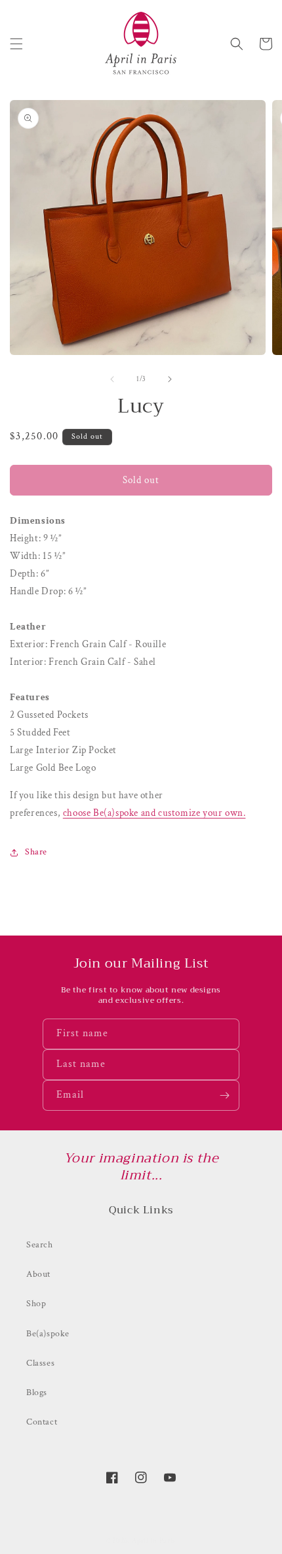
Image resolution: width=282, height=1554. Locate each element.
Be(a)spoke (48, 1334)
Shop (36, 1303)
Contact (41, 1422)
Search (39, 1245)
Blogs (36, 1392)
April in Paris (154, 1541)
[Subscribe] (224, 1095)
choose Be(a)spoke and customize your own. (154, 813)
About (38, 1274)
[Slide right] (169, 379)
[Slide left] (112, 379)
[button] (16, 43)
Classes (40, 1363)
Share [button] (36, 852)
